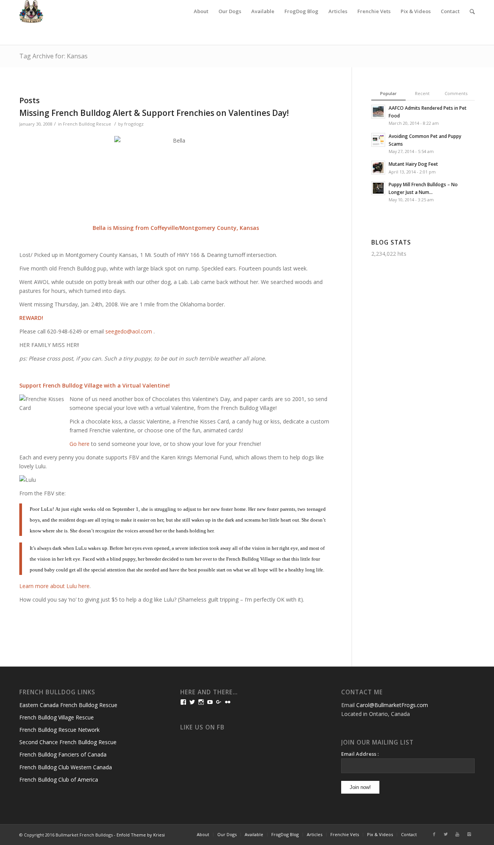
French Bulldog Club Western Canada (65, 767)
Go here (79, 443)
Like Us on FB (202, 727)
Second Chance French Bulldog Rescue (68, 742)
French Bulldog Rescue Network (59, 729)
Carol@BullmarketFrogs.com (392, 705)
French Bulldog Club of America (58, 779)
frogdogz (134, 124)
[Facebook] (434, 834)
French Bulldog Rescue (87, 124)
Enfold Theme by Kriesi (141, 835)
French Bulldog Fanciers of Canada (63, 754)
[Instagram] (469, 834)
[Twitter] (446, 834)
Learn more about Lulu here (54, 586)
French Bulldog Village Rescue (56, 717)
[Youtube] (457, 834)
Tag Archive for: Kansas (53, 56)
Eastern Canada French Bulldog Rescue (68, 705)
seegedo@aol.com (128, 331)
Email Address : (360, 753)
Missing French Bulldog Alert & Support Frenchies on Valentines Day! (154, 112)
